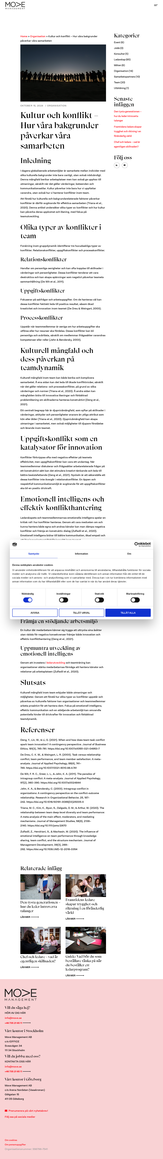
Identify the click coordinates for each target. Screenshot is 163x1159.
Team (117, 82)
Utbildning (120, 88)
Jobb (117, 48)
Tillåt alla (128, 612)
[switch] (63, 600)
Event (117, 42)
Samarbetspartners (124, 76)
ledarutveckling (56, 662)
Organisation (38, 36)
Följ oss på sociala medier (20, 1116)
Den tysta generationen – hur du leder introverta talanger (128, 116)
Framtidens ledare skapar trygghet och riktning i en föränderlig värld (128, 131)
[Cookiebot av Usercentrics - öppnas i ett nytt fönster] (137, 544)
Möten (117, 65)
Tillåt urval (81, 612)
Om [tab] (129, 553)
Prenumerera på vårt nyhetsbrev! (28, 1110)
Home (23, 36)
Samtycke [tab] (33, 553)
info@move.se (13, 1018)
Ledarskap (119, 59)
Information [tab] (81, 553)
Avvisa (35, 612)
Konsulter (119, 53)
